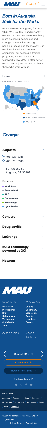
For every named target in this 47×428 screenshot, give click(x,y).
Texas (41, 402)
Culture (29, 306)
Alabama (6, 398)
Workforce (7, 306)
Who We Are (33, 301)
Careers (29, 322)
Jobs (4, 325)
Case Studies (10, 333)
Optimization (8, 322)
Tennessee (31, 402)
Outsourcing (8, 316)
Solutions (9, 301)
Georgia (16, 398)
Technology (8, 319)
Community (31, 309)
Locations (31, 319)
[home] (11, 4)
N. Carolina (7, 402)
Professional (8, 309)
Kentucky (36, 398)
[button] (43, 4)
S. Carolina (19, 402)
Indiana (25, 398)
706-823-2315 (15, 156)
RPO (4, 313)
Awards (29, 316)
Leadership (31, 313)
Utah (6, 407)
